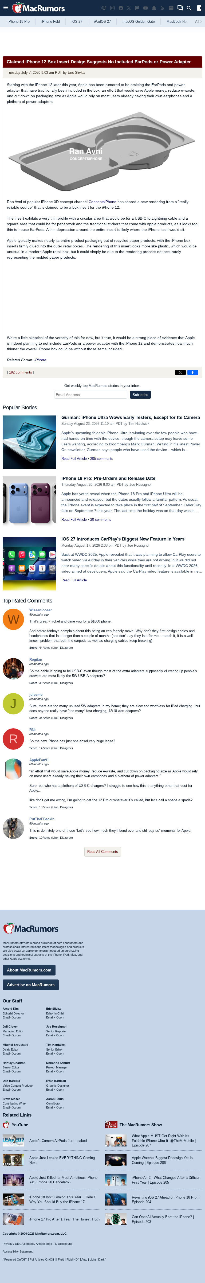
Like (55, 647)
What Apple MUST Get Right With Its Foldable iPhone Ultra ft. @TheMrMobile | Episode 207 (164, 1140)
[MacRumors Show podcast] (104, 8)
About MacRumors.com (29, 970)
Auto (84, 1259)
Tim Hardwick (138, 424)
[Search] (191, 8)
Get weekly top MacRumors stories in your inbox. (102, 386)
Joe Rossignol (140, 485)
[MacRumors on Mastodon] (137, 8)
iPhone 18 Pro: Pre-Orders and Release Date (108, 478)
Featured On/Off (15, 1259)
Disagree (66, 647)
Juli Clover (10, 1026)
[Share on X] (180, 372)
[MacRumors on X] (129, 8)
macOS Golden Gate (139, 22)
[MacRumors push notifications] (154, 8)
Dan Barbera (11, 1080)
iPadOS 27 (102, 22)
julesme (35, 695)
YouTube (20, 1124)
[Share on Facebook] (192, 372)
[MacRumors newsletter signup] (171, 8)
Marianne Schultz (58, 1062)
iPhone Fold (50, 22)
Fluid (61, 1259)
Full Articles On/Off (42, 1259)
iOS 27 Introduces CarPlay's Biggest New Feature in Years (122, 539)
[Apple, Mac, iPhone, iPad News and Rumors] (38, 14)
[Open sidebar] (199, 9)
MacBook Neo (177, 22)
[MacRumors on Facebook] (121, 8)
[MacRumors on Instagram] (112, 8)
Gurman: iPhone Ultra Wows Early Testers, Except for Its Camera (130, 417)
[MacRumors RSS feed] (162, 8)
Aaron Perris (55, 1099)
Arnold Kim (11, 1008)
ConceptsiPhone (102, 202)
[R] (13, 749)
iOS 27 (77, 22)
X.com (16, 1017)
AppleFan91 (39, 760)
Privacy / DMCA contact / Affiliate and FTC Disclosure (37, 1243)
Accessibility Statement (18, 1251)
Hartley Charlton (14, 1062)
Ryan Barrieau (56, 1080)
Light (93, 1259)
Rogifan (35, 660)
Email (6, 1017)
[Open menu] (6, 8)
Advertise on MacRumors (30, 984)
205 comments (101, 459)
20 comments (100, 520)
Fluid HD (72, 1259)
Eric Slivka (76, 73)
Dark (101, 1259)
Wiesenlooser (40, 610)
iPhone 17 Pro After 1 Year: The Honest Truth (64, 1219)
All (198, 22)
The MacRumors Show (141, 1124)
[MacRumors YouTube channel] (145, 8)
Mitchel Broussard (15, 1044)
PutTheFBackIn (41, 819)
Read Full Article (74, 459)
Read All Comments (102, 852)
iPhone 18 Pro (19, 22)
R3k (32, 730)
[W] (13, 629)
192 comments (20, 372)
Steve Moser (11, 1099)
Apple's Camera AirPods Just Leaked (58, 1141)
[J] (13, 713)
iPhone (40, 360)
